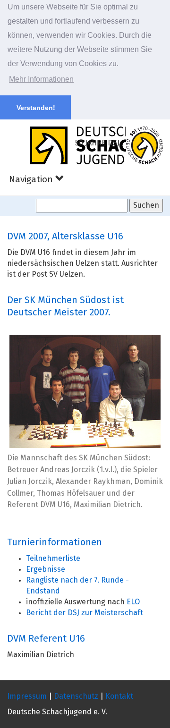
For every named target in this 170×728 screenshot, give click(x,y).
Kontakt (119, 696)
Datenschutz (76, 696)
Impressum (27, 696)
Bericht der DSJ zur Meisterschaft (84, 613)
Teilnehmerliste (53, 558)
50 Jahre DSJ (97, 143)
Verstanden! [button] (36, 107)
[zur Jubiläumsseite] (144, 145)
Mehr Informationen (41, 79)
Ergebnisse (45, 569)
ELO (133, 602)
